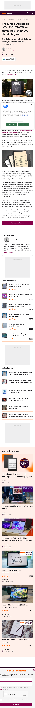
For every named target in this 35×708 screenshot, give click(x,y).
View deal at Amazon (17, 223)
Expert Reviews (7, 13)
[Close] (32, 105)
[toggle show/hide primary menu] (32, 13)
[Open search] (28, 13)
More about (8, 252)
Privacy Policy (21, 701)
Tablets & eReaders (22, 19)
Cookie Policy (24, 115)
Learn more (10, 74)
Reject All (11, 124)
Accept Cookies (23, 124)
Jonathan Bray (10, 50)
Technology (11, 19)
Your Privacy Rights (17, 120)
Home (3, 19)
